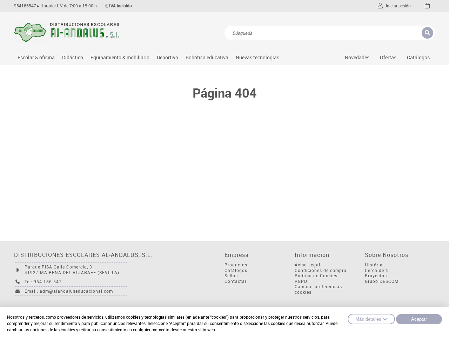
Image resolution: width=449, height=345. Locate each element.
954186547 (25, 5)
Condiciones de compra (321, 270)
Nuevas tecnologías (257, 57)
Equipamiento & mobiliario (120, 57)
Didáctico (72, 57)
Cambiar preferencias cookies (318, 289)
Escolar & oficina (36, 57)
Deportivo (167, 57)
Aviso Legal (307, 264)
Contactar (235, 281)
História (374, 264)
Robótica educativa (207, 57)
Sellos (231, 275)
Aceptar (419, 319)
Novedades (357, 57)
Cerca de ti (377, 270)
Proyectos (376, 275)
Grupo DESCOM (382, 281)
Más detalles (368, 319)
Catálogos (418, 57)
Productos (235, 264)
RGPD (301, 281)
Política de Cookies (316, 275)
